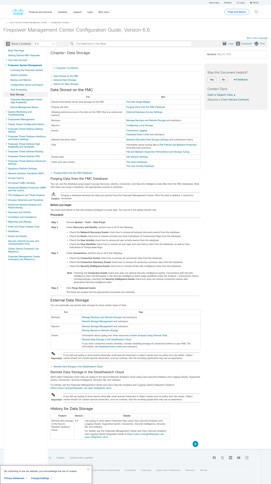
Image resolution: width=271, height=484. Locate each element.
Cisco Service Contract (234, 99)
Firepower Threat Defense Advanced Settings (27, 162)
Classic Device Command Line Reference (23, 250)
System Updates (19, 75)
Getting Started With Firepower (24, 55)
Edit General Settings (137, 157)
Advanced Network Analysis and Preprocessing (24, 206)
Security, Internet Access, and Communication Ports (23, 242)
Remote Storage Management (97, 321)
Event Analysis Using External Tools (149, 335)
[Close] (88, 469)
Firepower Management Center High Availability (26, 101)
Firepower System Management (25, 65)
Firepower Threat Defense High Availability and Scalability (24, 145)
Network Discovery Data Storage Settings (147, 139)
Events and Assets (17, 236)
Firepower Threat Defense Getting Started (25, 130)
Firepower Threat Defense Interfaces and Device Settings (27, 138)
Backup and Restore (21, 80)
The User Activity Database (140, 166)
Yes (212, 79)
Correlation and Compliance (22, 217)
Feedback (242, 79)
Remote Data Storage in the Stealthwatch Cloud (106, 339)
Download (247, 43)
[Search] (72, 43)
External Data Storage (65, 80)
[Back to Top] (195, 444)
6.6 (37, 43)
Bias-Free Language (257, 38)
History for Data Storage (66, 84)
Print (262, 43)
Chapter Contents (66, 68)
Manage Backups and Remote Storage (146, 120)
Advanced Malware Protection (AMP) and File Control (27, 189)
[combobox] (44, 44)
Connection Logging (136, 130)
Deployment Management (21, 119)
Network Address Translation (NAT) (26, 173)
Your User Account (17, 60)
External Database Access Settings (144, 112)
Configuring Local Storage (139, 125)
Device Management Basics (25, 107)
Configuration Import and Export (27, 85)
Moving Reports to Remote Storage (100, 330)
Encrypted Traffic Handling (21, 183)
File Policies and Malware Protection (178, 145)
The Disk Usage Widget (138, 102)
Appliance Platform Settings (22, 168)
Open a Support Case (220, 94)
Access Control (16, 178)
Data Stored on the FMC (66, 76)
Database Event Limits (137, 134)
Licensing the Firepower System (27, 70)
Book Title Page (16, 50)
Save (230, 43)
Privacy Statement (14, 478)
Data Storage (17, 94)
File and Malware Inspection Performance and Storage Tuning (157, 152)
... (4, 22)
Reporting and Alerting (19, 222)
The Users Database (136, 162)
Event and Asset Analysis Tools (24, 226)
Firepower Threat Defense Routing (25, 151)
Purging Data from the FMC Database (145, 107)
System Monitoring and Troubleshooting (20, 113)
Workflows (13, 231)
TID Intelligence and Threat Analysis (26, 195)
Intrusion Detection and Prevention (25, 200)
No (223, 79)
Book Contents (21, 43)
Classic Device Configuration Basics (26, 124)
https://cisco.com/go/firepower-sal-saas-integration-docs (80, 388)
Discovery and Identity (19, 212)
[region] (46, 474)
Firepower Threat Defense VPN (24, 156)
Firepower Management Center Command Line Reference (24, 258)
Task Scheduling (19, 89)
